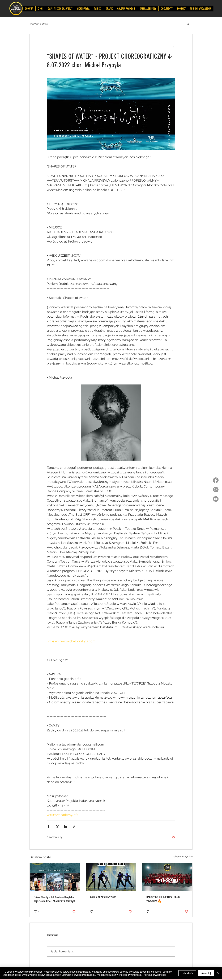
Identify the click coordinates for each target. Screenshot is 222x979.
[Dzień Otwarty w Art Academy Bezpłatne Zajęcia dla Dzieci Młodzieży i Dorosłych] (55, 877)
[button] (188, 23)
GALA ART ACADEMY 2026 (103, 897)
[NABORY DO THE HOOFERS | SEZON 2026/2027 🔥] (167, 877)
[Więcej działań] (173, 47)
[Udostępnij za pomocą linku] (74, 826)
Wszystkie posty (38, 23)
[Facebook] (216, 480)
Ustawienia (187, 973)
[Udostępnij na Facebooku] (48, 826)
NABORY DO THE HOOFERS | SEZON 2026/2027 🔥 (163, 899)
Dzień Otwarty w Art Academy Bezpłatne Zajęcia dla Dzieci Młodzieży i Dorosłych (54, 899)
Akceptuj (206, 973)
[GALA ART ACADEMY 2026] (111, 877)
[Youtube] (216, 499)
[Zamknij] (218, 973)
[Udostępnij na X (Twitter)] (57, 826)
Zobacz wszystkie (182, 856)
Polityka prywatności (154, 974)
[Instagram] (216, 489)
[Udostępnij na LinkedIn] (65, 826)
